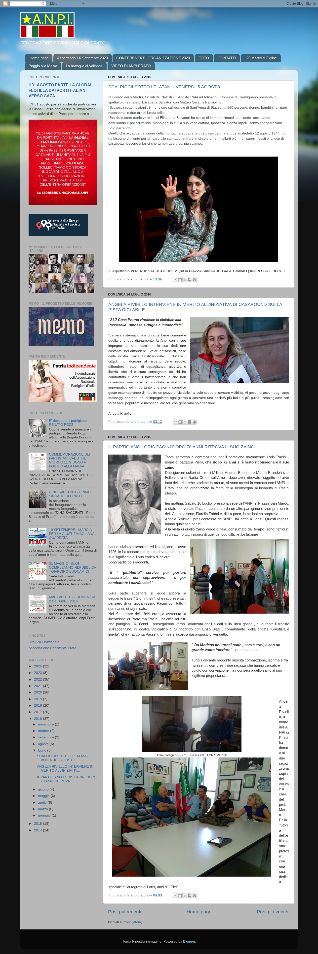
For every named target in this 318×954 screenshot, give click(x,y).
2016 (38, 719)
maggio (44, 796)
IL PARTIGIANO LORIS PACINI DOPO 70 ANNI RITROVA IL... (67, 779)
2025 (38, 666)
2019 (38, 699)
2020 (38, 692)
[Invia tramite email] (175, 279)
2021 (38, 686)
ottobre (44, 731)
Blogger (189, 941)
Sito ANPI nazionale (44, 642)
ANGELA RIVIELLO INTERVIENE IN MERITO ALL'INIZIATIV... (65, 768)
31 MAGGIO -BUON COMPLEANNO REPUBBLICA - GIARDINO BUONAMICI (72, 567)
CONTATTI (227, 58)
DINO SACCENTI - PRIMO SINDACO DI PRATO (70, 494)
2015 (38, 823)
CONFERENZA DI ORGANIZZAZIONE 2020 (153, 58)
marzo (43, 809)
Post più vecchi (273, 911)
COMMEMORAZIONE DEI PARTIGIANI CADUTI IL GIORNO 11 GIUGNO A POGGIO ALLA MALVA (69, 460)
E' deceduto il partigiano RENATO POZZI (68, 423)
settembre (46, 737)
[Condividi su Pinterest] (194, 279)
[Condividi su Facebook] (189, 279)
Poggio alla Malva (43, 66)
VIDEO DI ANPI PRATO (131, 66)
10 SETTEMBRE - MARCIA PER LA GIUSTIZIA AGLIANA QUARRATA (71, 534)
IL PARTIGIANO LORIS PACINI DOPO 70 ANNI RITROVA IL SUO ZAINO (181, 446)
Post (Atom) (133, 922)
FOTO (204, 58)
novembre (46, 724)
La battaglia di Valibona (84, 66)
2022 (38, 679)
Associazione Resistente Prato (52, 648)
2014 (38, 830)
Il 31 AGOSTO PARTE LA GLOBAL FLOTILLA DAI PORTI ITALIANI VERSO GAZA (61, 90)
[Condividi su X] (184, 279)
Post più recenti (124, 911)
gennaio (45, 815)
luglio (42, 750)
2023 (38, 673)
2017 (38, 712)
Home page (39, 58)
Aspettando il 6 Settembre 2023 (82, 58)
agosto (44, 744)
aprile (43, 802)
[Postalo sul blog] (180, 279)
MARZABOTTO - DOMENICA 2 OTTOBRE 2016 (72, 599)
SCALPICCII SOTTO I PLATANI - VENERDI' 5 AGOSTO (164, 86)
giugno (44, 789)
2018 (38, 705)
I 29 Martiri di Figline (260, 58)
